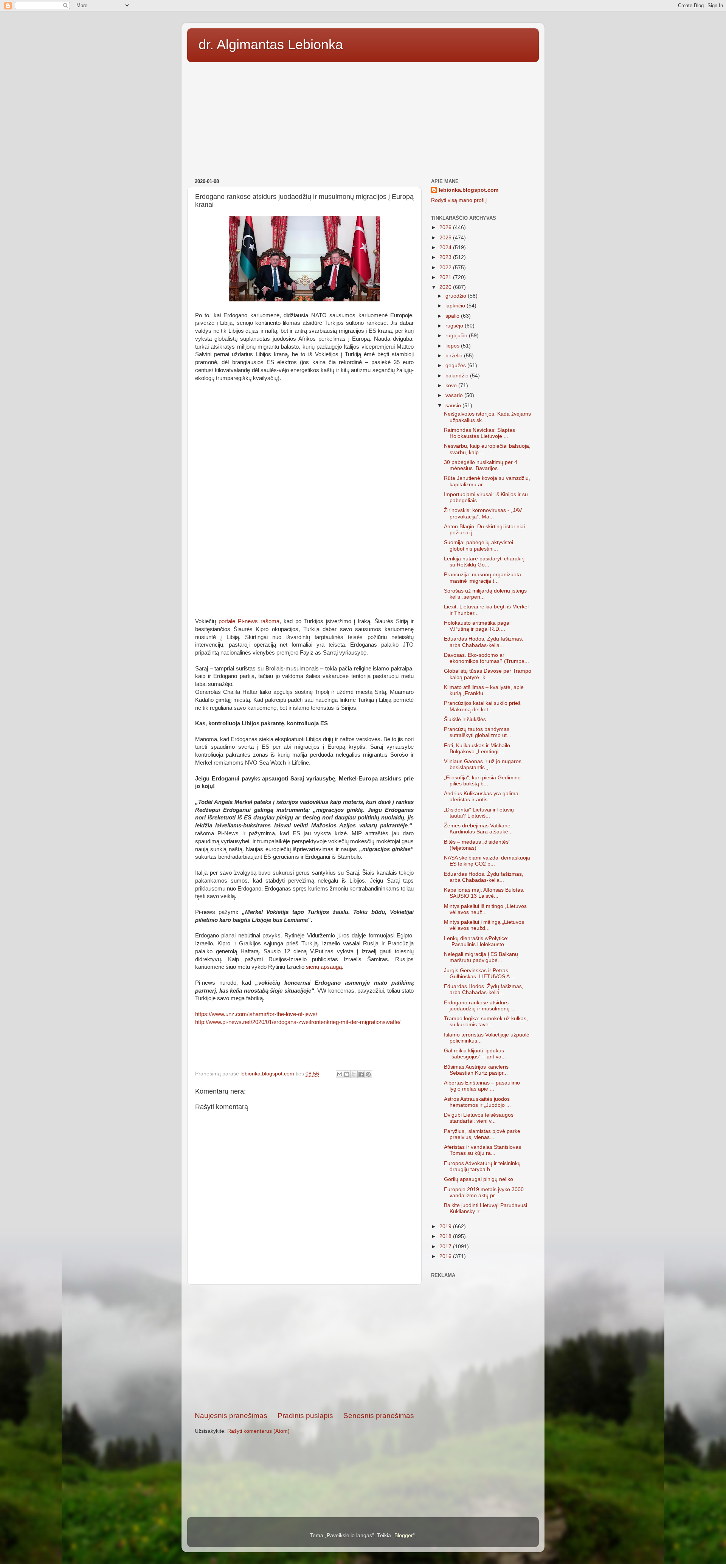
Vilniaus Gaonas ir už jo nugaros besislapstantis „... (482, 764)
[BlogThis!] (347, 1074)
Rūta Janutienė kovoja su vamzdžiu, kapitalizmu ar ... (487, 481)
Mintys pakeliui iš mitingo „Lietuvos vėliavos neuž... (485, 909)
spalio (453, 316)
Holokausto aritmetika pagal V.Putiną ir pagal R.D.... (477, 626)
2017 (446, 1246)
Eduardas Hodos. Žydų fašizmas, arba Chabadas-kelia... (483, 642)
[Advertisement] (363, 118)
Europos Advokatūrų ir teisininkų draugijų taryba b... (482, 1166)
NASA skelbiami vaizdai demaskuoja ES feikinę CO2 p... (487, 861)
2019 (446, 1226)
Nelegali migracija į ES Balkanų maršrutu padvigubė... (481, 957)
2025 (446, 237)
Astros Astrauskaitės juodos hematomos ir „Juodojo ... (477, 1102)
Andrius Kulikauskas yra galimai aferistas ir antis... (482, 796)
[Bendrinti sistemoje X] (354, 1074)
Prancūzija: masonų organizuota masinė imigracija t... (482, 577)
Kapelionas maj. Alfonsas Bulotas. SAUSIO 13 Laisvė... (484, 893)
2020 (446, 287)
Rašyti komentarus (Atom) (258, 1431)
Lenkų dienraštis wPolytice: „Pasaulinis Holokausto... (476, 941)
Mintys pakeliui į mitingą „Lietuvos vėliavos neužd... (484, 925)
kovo (451, 385)
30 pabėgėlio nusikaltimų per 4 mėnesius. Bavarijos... (480, 465)
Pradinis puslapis (305, 1416)
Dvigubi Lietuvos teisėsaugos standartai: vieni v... (478, 1118)
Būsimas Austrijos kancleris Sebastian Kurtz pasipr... (476, 1070)
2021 (446, 277)
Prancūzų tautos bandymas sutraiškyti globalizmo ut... (477, 732)
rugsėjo (455, 326)
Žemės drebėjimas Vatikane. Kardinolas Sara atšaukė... (478, 829)
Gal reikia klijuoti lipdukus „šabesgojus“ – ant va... (475, 1054)
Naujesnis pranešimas (231, 1416)
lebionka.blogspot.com (468, 190)
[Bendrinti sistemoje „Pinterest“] (368, 1074)
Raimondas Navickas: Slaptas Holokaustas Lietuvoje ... (479, 433)
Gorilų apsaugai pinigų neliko (478, 1179)
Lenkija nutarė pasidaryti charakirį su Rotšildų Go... (484, 562)
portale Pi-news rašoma (249, 621)
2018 (446, 1236)
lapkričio (456, 306)
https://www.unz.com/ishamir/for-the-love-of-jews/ (256, 1014)
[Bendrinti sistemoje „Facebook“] (361, 1074)
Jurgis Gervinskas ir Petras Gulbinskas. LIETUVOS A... (479, 973)
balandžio (457, 376)
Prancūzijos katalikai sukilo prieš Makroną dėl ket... (482, 706)
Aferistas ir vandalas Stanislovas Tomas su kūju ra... (482, 1150)
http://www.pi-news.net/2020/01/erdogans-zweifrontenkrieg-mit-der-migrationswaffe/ (297, 1022)
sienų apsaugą (324, 967)
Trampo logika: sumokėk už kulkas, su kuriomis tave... (486, 1021)
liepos (453, 346)
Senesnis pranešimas (378, 1416)
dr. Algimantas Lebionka (271, 44)
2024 (446, 247)
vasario (454, 395)
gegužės (456, 365)
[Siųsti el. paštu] (339, 1074)
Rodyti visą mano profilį (459, 200)
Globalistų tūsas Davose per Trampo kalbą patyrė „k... (487, 674)
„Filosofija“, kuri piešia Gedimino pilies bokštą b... (482, 781)
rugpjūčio (457, 335)
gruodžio (456, 296)
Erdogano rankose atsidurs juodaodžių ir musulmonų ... (480, 1006)
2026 (446, 227)
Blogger (403, 1535)
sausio (453, 405)
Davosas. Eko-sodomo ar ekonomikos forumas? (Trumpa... (486, 658)
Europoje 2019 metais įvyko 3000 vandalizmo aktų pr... (484, 1192)
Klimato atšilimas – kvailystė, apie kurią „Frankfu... (484, 690)
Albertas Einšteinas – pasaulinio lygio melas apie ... (482, 1086)
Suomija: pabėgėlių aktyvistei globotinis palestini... (478, 545)
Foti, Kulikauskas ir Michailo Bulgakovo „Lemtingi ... (477, 748)
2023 (446, 257)
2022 (446, 267)
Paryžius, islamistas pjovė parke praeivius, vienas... (482, 1134)
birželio (454, 355)
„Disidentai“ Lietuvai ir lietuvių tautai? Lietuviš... (479, 813)
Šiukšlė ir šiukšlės (465, 719)
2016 (446, 1256)
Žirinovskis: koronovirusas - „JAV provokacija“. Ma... (483, 513)
